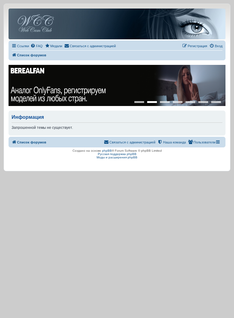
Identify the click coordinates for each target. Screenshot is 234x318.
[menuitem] (36, 46)
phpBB (107, 150)
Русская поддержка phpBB (117, 154)
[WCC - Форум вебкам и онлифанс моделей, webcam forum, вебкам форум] (117, 24)
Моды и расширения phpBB (117, 157)
